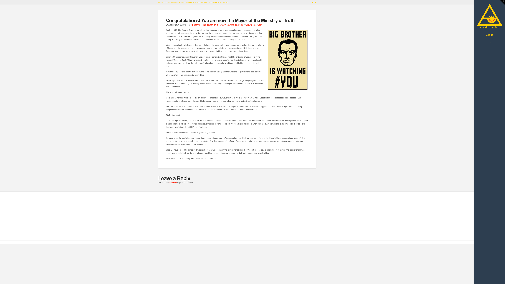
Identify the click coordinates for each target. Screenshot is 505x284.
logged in (173, 182)
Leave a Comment (254, 25)
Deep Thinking (199, 25)
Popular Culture (226, 25)
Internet (212, 25)
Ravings (239, 25)
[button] (502, 2)
